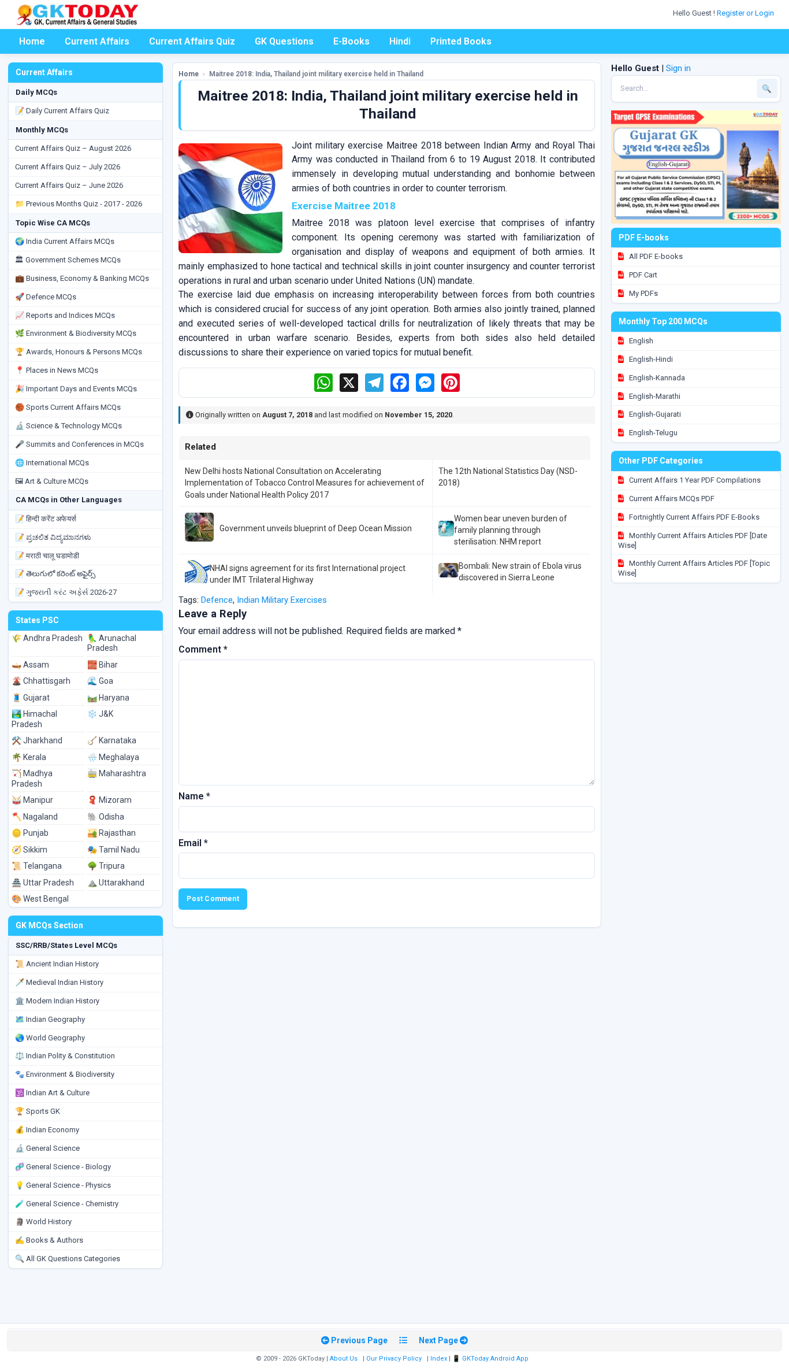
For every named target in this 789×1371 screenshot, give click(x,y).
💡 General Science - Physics (63, 1185)
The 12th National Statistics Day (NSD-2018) (508, 476)
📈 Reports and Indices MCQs (65, 315)
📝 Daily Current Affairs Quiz (62, 110)
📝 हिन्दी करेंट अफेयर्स (45, 518)
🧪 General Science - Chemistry (66, 1203)
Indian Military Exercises (282, 600)
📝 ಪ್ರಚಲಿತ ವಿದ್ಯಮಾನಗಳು (53, 537)
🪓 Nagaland (35, 816)
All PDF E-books (655, 256)
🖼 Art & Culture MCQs (51, 481)
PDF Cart (642, 275)
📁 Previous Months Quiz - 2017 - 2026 (78, 203)
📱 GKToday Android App (491, 1358)
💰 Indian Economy (47, 1129)
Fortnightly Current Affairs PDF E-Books (693, 517)
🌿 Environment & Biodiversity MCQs (75, 333)
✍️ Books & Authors (49, 1240)
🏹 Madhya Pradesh (32, 778)
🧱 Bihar (102, 664)
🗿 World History (43, 1221)
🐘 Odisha (105, 816)
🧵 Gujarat (31, 697)
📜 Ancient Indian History (57, 963)
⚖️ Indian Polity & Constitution (65, 1055)
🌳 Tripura (106, 865)
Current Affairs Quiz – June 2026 (69, 185)
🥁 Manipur (32, 800)
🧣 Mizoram (109, 800)
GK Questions (284, 41)
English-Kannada (656, 377)
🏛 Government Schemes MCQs (68, 259)
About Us (344, 1358)
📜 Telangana (37, 865)
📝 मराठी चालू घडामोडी (47, 555)
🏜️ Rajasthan (111, 833)
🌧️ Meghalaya (113, 757)
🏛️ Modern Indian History (57, 1000)
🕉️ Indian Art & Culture (52, 1092)
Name (194, 796)
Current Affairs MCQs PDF (670, 498)
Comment (203, 649)
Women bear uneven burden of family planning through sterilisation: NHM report (510, 530)
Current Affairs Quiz (192, 41)
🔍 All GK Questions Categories (67, 1258)
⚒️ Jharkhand (37, 740)
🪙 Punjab (30, 833)
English (640, 340)
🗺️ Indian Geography (50, 1019)
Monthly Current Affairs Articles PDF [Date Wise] (692, 540)
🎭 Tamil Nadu (113, 849)
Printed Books (461, 41)
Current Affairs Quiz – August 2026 (73, 148)
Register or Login (746, 13)
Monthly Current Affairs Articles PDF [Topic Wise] (694, 568)
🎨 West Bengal (40, 898)
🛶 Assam (30, 664)
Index (438, 1358)
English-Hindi (650, 359)
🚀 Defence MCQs (45, 296)
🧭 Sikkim (29, 849)
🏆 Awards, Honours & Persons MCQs (78, 351)
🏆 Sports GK (37, 1111)
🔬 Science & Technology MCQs (68, 425)
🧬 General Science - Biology (63, 1166)
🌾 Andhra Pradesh (47, 638)
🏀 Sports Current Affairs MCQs (68, 407)
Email (193, 843)
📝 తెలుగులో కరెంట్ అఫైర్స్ (55, 573)
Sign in (678, 68)
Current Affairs (97, 41)
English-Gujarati (654, 414)
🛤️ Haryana (108, 697)
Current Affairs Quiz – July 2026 (67, 166)
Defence (217, 600)
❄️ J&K (100, 713)
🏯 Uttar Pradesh (43, 882)
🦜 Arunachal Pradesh (111, 643)
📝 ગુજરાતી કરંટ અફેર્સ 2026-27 (66, 592)
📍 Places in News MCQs (56, 370)
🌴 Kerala (29, 757)
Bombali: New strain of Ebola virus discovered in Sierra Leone (520, 571)
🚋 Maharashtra (116, 773)
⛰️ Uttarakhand (115, 882)
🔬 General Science (47, 1148)
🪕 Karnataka (111, 740)
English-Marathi (653, 396)
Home (32, 41)
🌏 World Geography (50, 1037)
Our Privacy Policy (394, 1358)
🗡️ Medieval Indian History (59, 982)
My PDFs (642, 293)
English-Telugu (652, 432)
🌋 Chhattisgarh (41, 681)
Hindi (400, 41)
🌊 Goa (100, 681)
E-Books (351, 41)
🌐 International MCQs (52, 462)
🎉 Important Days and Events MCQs (76, 388)
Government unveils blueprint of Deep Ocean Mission (315, 528)
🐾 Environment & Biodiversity (64, 1074)
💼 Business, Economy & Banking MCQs (82, 278)
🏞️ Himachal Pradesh (34, 719)
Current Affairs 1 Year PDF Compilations (694, 480)
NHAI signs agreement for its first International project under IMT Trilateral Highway (307, 574)
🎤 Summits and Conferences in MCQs (79, 444)
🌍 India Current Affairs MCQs (64, 241)
